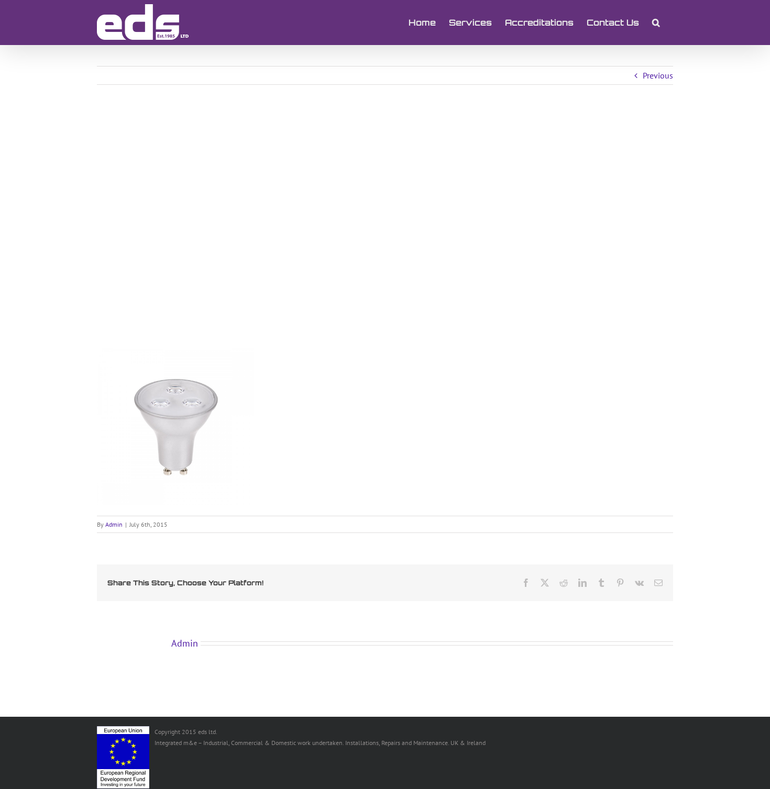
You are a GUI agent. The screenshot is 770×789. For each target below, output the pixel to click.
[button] (656, 22)
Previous (658, 75)
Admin (114, 524)
